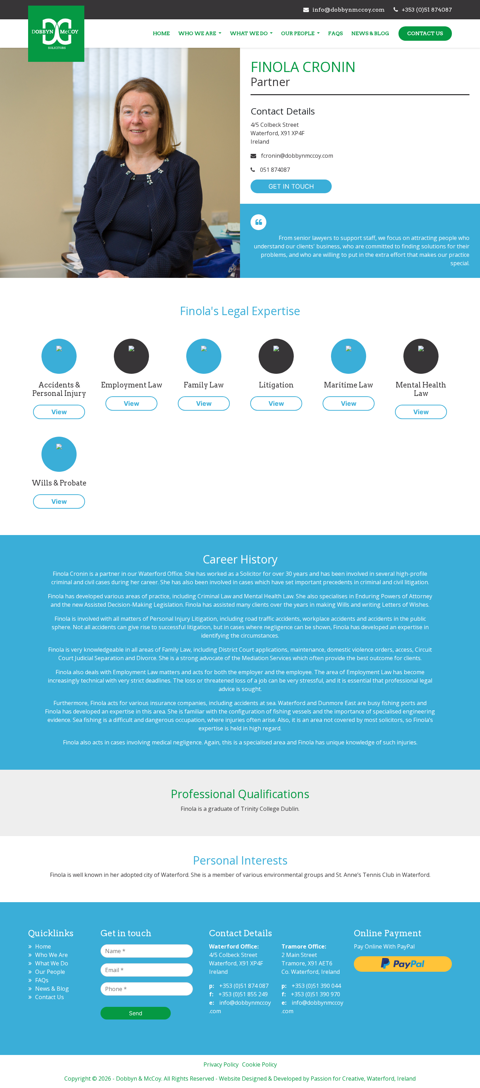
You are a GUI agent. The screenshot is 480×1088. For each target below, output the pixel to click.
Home (161, 33)
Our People (298, 33)
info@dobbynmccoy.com (348, 9)
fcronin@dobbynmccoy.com (296, 155)
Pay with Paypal (403, 964)
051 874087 (274, 170)
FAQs (335, 33)
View (59, 412)
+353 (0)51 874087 (427, 9)
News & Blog (370, 33)
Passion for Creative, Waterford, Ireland (363, 1078)
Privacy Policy (221, 1064)
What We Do (249, 33)
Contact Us (425, 33)
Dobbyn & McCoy (56, 35)
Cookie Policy (259, 1064)
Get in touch (291, 186)
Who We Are (197, 33)
